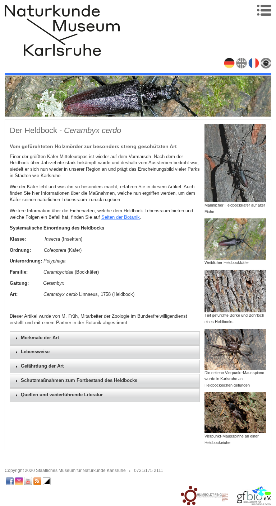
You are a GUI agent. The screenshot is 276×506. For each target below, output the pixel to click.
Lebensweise (35, 351)
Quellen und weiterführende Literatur (62, 394)
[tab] (105, 338)
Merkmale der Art (40, 337)
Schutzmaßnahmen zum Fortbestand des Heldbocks (79, 380)
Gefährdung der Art (42, 366)
